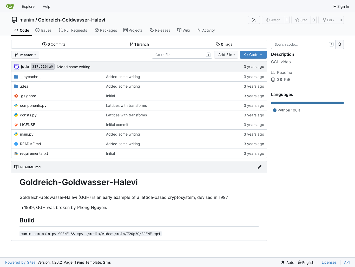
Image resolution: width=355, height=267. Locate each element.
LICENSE (27, 124)
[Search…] (339, 44)
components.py (33, 105)
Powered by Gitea (20, 262)
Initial (110, 96)
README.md (30, 144)
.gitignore (28, 96)
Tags (227, 44)
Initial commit (117, 124)
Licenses (329, 262)
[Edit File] (259, 167)
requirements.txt (34, 153)
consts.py (28, 115)
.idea (24, 86)
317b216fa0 (42, 66)
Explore (28, 6)
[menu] (287, 262)
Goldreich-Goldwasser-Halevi (71, 20)
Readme (284, 72)
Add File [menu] (225, 54)
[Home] (10, 6)
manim (26, 20)
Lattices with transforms (126, 105)
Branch (141, 44)
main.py (27, 134)
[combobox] (182, 55)
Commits (57, 44)
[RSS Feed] (254, 20)
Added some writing (73, 67)
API (347, 262)
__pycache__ (30, 76)
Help (46, 6)
